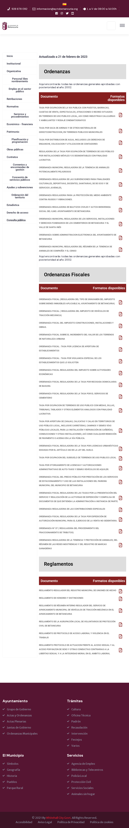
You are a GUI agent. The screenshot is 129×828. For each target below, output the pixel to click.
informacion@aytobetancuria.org (57, 9)
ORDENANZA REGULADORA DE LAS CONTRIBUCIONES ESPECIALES (72, 509)
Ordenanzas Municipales (22, 733)
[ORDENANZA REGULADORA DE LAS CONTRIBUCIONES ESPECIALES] (120, 510)
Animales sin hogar (83, 794)
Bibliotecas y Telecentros (87, 769)
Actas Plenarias (16, 721)
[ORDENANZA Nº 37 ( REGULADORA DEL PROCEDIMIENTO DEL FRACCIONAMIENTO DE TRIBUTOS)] (120, 531)
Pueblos (12, 782)
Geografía (13, 769)
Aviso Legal (45, 822)
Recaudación (79, 727)
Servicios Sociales (82, 788)
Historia (12, 775)
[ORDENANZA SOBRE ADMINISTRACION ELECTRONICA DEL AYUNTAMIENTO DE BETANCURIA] (120, 238)
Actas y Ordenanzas (19, 715)
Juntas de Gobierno (19, 727)
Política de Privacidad (70, 822)
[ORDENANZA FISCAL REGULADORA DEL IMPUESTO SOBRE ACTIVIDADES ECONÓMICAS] (120, 373)
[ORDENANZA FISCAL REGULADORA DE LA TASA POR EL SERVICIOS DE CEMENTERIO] (120, 396)
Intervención (79, 733)
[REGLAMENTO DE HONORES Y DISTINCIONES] (120, 599)
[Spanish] (64, 4)
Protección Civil (81, 782)
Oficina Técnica (81, 715)
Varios (75, 745)
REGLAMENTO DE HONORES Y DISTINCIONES (61, 598)
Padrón (76, 721)
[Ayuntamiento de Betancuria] (10, 25)
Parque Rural (15, 788)
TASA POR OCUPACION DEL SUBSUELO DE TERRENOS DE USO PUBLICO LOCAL (77, 457)
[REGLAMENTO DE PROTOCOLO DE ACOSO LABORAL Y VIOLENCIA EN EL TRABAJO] (120, 636)
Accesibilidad (24, 822)
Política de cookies (101, 822)
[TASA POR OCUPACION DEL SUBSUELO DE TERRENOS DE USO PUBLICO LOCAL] (120, 458)
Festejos (76, 739)
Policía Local (79, 775)
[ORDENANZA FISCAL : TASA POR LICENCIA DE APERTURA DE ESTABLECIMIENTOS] (120, 349)
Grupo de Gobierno (19, 709)
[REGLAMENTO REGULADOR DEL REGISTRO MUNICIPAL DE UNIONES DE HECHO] (120, 591)
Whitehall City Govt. (58, 817)
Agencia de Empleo (83, 763)
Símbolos (12, 763)
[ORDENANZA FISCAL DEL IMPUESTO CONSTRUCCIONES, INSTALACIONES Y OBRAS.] (120, 326)
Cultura (76, 709)
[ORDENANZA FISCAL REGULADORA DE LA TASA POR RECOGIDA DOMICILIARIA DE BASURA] (120, 385)
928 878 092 (19, 9)
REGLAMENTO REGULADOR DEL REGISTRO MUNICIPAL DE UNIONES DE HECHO (77, 590)
